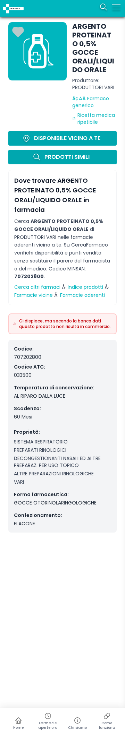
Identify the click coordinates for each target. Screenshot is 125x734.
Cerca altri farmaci (37, 287)
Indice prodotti (85, 287)
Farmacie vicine (33, 295)
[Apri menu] (116, 7)
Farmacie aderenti (82, 295)
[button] (4, 4)
